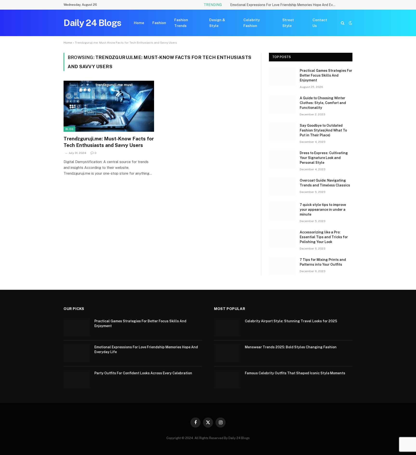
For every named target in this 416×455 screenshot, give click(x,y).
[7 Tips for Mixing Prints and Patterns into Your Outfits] (282, 266)
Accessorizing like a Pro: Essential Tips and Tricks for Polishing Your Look (324, 237)
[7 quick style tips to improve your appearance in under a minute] (282, 211)
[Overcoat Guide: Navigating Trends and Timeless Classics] (282, 187)
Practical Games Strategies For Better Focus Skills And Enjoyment (326, 75)
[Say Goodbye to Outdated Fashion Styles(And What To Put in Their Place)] (282, 132)
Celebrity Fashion (251, 23)
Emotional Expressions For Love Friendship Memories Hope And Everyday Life (284, 5)
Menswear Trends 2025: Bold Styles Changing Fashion (291, 347)
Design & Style (217, 23)
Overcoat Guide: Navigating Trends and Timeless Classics (325, 182)
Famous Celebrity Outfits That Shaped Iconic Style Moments (295, 373)
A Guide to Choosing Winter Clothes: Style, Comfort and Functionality (323, 103)
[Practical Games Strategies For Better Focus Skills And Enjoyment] (282, 77)
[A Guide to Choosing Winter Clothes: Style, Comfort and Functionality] (282, 104)
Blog (69, 129)
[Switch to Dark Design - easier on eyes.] (350, 23)
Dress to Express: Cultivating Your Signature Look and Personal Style (324, 158)
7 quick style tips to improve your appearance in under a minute (323, 209)
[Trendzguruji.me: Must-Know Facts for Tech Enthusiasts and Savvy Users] (109, 106)
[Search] (342, 23)
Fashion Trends (181, 23)
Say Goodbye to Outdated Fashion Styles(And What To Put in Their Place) (323, 130)
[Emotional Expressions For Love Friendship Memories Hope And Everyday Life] (77, 353)
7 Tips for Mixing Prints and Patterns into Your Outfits (323, 262)
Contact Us (319, 23)
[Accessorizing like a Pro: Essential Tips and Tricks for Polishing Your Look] (282, 238)
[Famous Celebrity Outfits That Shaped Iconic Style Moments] (227, 379)
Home (139, 23)
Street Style (288, 23)
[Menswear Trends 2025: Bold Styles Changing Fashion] (227, 353)
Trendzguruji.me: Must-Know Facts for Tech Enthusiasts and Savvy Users (109, 142)
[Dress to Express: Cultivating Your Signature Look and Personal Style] (282, 159)
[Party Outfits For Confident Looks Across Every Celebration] (77, 379)
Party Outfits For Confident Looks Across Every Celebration (143, 373)
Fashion (159, 23)
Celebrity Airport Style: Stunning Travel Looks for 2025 (291, 321)
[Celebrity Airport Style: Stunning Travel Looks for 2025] (227, 327)
